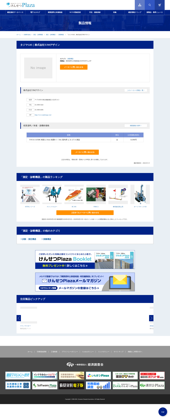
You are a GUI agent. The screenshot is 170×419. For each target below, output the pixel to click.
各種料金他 (27, 34)
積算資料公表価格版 (55, 12)
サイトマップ (118, 352)
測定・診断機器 (38, 34)
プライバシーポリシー (70, 352)
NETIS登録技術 (75, 12)
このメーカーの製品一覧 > (136, 90)
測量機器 (61, 34)
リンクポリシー (103, 352)
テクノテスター (52, 207)
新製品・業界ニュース (155, 12)
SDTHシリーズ (30, 207)
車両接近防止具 (118, 207)
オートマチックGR (140, 207)
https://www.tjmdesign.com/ (43, 115)
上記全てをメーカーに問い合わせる (85, 213)
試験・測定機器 (29, 239)
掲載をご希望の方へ (135, 352)
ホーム (19, 34)
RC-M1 (74, 207)
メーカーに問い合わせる (73, 67)
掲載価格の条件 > (136, 125)
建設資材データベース (15, 12)
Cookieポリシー (88, 352)
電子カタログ (35, 12)
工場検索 (54, 352)
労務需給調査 (42, 352)
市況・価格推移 (95, 12)
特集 (114, 12)
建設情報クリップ (134, 12)
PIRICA (96, 207)
